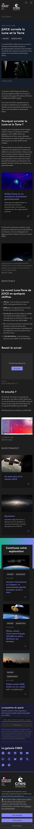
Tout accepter (17, 815)
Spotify (9, 765)
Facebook (9, 753)
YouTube (27, 753)
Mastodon (21, 759)
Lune (14, 96)
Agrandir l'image (7, 272)
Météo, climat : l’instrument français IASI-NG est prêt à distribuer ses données (15, 636)
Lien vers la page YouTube (9, 383)
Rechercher (26, 2)
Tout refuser (17, 820)
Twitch (3, 759)
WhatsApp (3, 765)
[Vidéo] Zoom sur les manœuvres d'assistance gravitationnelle (16, 196)
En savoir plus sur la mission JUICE (13, 478)
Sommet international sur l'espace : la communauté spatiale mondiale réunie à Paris (16, 587)
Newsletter (10, 516)
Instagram (3, 753)
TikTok (21, 753)
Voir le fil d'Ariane (6, 16)
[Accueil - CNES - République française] (20, 781)
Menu (31, 2)
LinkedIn (15, 753)
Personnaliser (17, 826)
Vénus (4, 234)
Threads (9, 759)
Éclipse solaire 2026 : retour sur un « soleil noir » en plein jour (15, 687)
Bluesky (15, 759)
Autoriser (17, 368)
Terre (19, 98)
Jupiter (4, 134)
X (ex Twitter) (27, 759)
